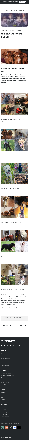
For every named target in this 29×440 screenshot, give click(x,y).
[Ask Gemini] (15, 427)
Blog (11, 10)
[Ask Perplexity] (10, 427)
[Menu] (2, 6)
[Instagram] (1, 345)
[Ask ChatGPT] (2, 427)
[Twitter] (7, 345)
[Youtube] (10, 345)
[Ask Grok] (19, 427)
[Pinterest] (13, 345)
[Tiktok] (16, 345)
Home (6, 10)
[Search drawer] (24, 5)
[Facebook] (4, 345)
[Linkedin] (19, 345)
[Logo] (14, 6)
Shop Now (22, 1)
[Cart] (26, 5)
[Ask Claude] (6, 427)
